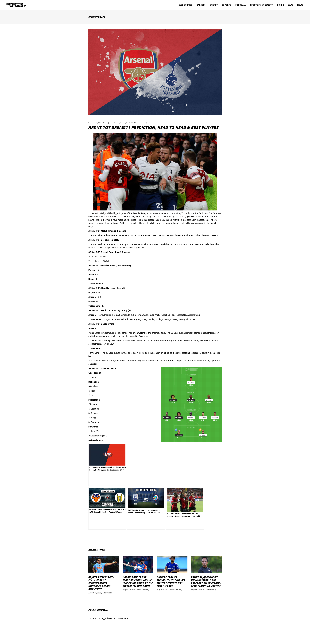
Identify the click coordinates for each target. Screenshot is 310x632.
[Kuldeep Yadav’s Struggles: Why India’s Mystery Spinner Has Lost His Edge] (172, 564)
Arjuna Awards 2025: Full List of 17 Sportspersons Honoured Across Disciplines (101, 583)
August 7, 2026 (162, 590)
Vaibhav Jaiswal (108, 123)
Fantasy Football (126, 123)
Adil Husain (107, 593)
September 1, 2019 (94, 123)
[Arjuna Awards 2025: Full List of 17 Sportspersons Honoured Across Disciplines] (103, 564)
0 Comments (139, 123)
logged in (105, 618)
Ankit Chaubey (143, 590)
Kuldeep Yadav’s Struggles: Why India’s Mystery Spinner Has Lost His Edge (171, 582)
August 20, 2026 (94, 593)
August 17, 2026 (129, 590)
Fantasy (117, 123)
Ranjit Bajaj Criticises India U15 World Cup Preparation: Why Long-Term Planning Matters (206, 582)
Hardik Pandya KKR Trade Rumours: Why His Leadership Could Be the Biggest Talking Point (138, 582)
